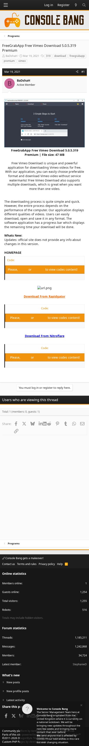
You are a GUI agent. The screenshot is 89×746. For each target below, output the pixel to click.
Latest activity (15, 700)
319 (48, 56)
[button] (5, 5)
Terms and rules (27, 564)
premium (9, 61)
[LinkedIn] (40, 423)
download (60, 56)
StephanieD (80, 664)
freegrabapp (77, 56)
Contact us (8, 564)
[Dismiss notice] (81, 706)
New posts (13, 682)
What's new (11, 675)
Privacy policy (47, 564)
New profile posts (17, 691)
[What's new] (76, 5)
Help (60, 564)
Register (38, 269)
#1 (83, 72)
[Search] (84, 5)
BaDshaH (11, 56)
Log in (24, 269)
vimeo (22, 61)
